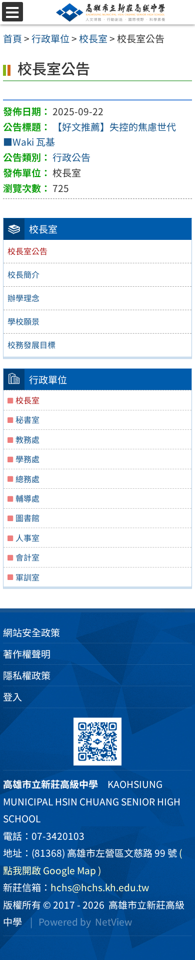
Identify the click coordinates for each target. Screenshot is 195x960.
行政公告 (71, 157)
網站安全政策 (31, 632)
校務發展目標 (32, 345)
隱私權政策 (26, 675)
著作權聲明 (26, 654)
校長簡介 (24, 274)
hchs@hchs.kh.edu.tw (99, 887)
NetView (113, 922)
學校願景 (24, 321)
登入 (12, 697)
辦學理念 (24, 298)
